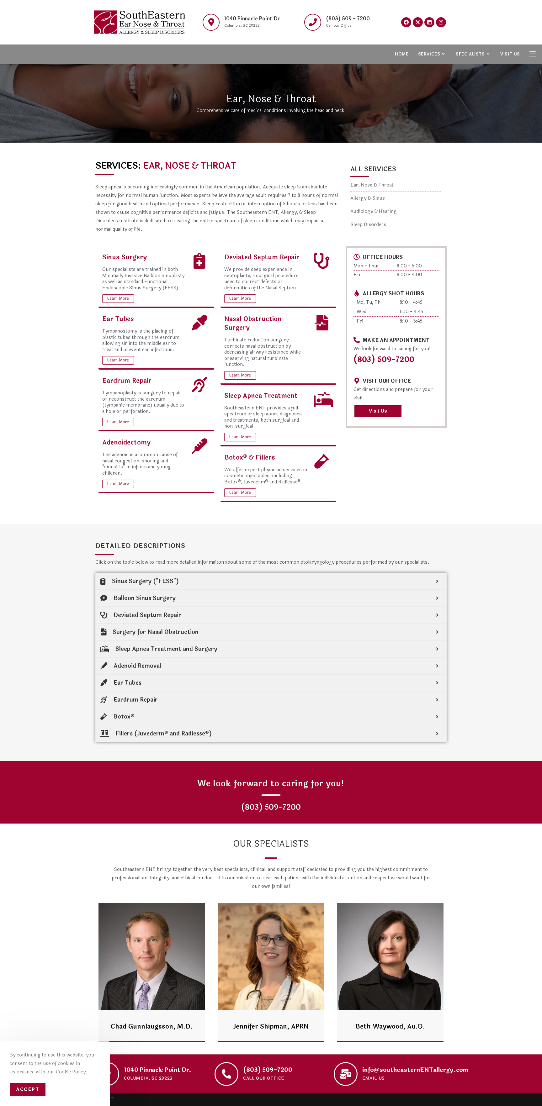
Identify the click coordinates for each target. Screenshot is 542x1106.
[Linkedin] (429, 22)
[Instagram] (441, 22)
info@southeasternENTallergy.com (415, 1070)
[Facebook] (406, 22)
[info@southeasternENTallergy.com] (346, 1074)
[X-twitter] (418, 22)
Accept (27, 1089)
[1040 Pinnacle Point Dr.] (211, 22)
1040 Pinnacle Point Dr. (253, 19)
